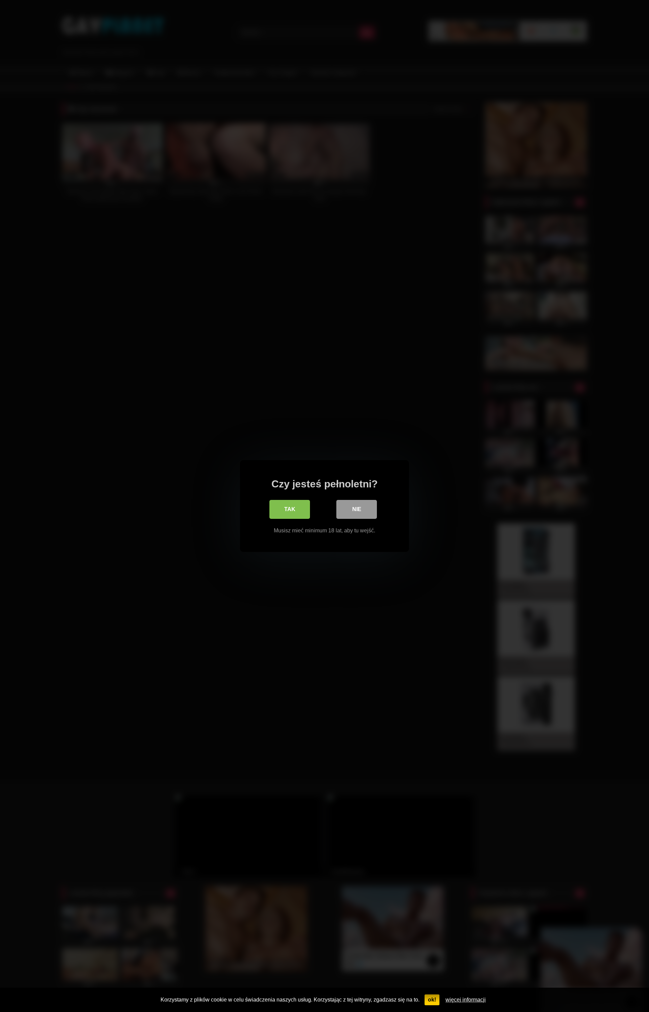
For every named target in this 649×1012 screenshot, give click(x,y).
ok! (432, 1000)
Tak (289, 509)
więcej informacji (466, 1000)
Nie (356, 509)
